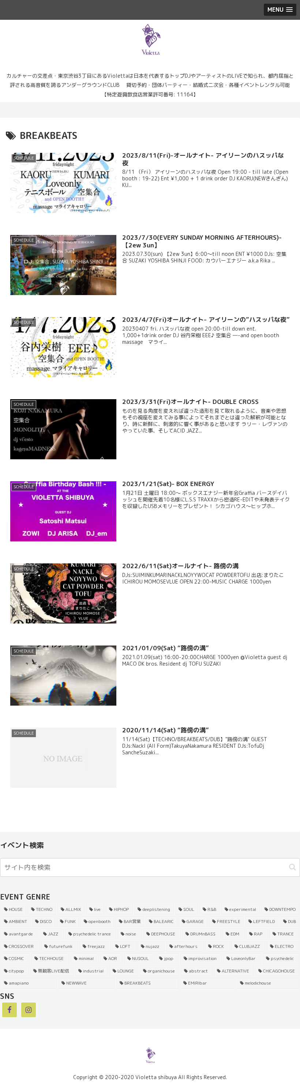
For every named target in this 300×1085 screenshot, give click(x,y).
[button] (292, 867)
